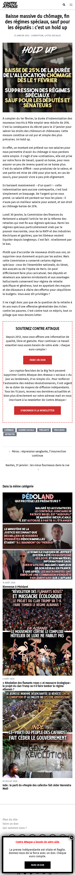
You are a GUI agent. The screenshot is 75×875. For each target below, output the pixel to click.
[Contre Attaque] (10, 4)
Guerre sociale (26, 430)
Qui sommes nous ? (15, 828)
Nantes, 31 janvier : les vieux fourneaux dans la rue (37, 465)
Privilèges (59, 430)
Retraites (10, 434)
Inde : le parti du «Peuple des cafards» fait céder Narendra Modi (37, 787)
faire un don (38, 360)
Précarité (44, 430)
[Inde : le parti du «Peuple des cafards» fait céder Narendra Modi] (37, 734)
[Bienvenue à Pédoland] (37, 535)
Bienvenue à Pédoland (15, 586)
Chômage (9, 430)
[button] (63, 4)
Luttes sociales (53, 36)
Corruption (37, 36)
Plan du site (10, 819)
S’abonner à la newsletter (37, 410)
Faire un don (10, 823)
